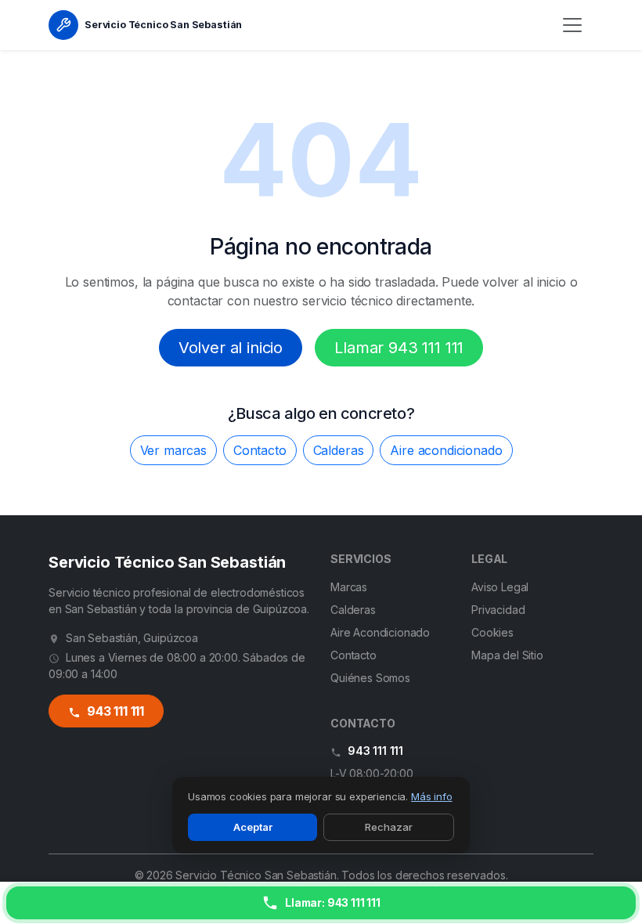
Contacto (260, 450)
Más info (432, 796)
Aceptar (252, 827)
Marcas (348, 587)
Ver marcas (173, 450)
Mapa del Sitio (507, 655)
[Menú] (572, 25)
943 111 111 (114, 711)
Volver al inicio (231, 347)
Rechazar (389, 827)
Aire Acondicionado (380, 632)
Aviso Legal (499, 587)
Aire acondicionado (446, 450)
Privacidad (498, 609)
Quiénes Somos (370, 677)
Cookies (492, 632)
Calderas (338, 450)
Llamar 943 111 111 (398, 347)
